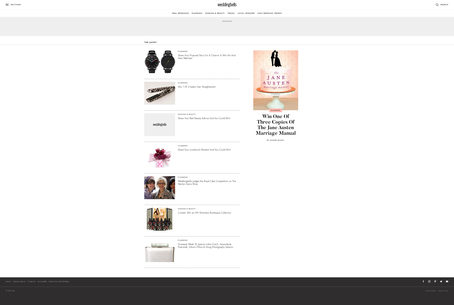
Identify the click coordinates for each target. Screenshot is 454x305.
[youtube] (447, 281)
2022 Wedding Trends (270, 13)
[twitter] (441, 281)
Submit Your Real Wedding (59, 281)
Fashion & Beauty (215, 13)
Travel (231, 13)
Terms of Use (443, 291)
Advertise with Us (19, 281)
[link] (227, 4)
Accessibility (42, 281)
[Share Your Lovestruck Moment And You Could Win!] (159, 156)
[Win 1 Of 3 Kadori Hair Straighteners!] (159, 93)
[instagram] (429, 281)
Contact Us (32, 281)
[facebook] (423, 281)
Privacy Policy (431, 291)
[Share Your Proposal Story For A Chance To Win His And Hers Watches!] (159, 61)
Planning (197, 13)
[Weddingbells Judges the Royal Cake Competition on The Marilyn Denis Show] (159, 187)
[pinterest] (435, 281)
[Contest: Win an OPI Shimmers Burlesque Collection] (159, 219)
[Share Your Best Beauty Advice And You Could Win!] (159, 124)
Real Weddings (180, 13)
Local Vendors (246, 13)
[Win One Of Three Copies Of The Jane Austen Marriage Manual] (275, 80)
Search (8, 281)
